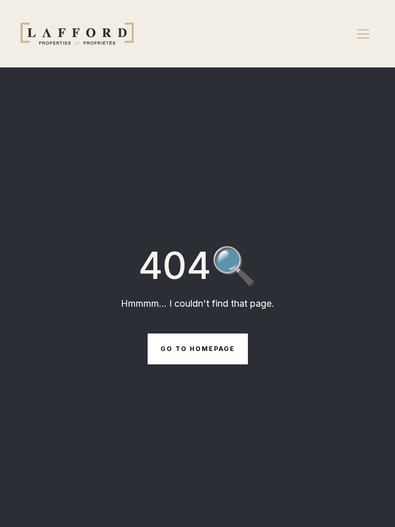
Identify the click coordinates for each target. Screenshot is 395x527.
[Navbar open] (363, 34)
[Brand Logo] (77, 34)
